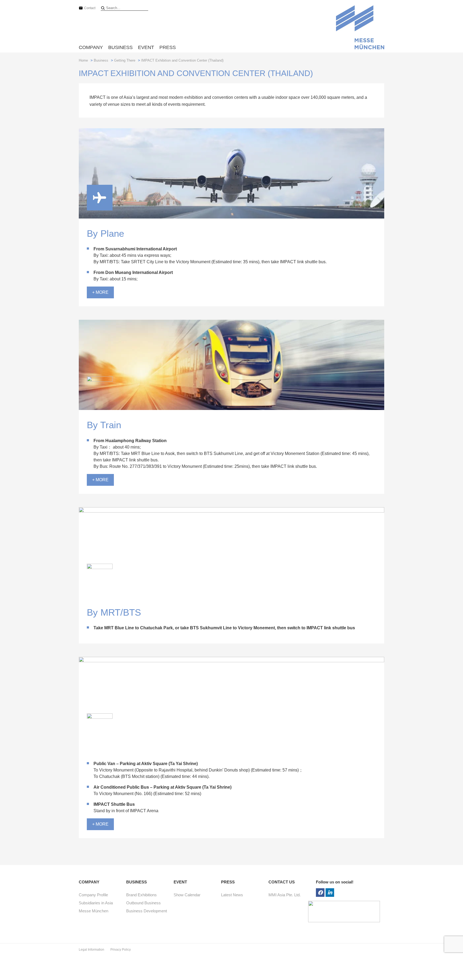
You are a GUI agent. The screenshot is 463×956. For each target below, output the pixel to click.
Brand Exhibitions (141, 895)
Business (120, 47)
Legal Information (92, 949)
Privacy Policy (120, 949)
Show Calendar (187, 895)
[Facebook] (320, 892)
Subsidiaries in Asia (96, 903)
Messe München (93, 911)
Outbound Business (143, 903)
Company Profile (93, 895)
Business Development (146, 911)
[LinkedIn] (330, 892)
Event (146, 47)
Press (167, 47)
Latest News (232, 895)
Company (91, 47)
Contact (89, 8)
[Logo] (360, 28)
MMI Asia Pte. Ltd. (284, 895)
